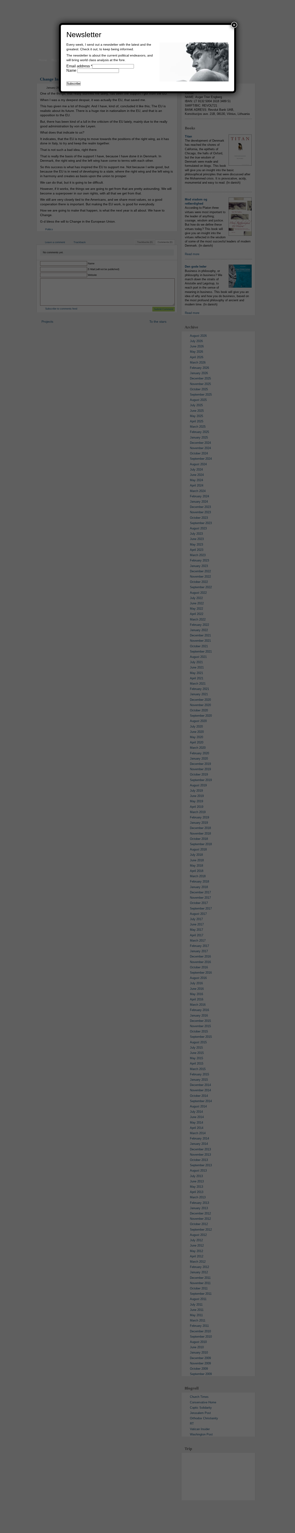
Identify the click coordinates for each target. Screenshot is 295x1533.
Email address (79, 66)
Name (71, 70)
